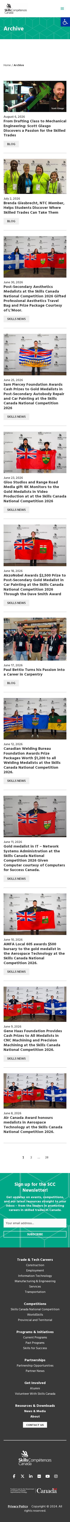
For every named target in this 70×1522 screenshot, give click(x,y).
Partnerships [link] (35, 1360)
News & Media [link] (35, 1411)
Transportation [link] (35, 1292)
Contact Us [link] (35, 1425)
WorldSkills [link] (35, 1315)
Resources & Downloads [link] (35, 1406)
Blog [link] (11, 144)
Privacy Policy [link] (18, 1506)
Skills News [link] (16, 319)
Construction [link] (35, 1265)
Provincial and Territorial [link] (35, 1320)
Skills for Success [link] (35, 1348)
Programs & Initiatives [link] (35, 1332)
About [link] (35, 1416)
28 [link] (46, 1157)
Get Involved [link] (35, 1383)
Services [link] (35, 1286)
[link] (65, 22)
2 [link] (31, 1157)
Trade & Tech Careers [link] (35, 1260)
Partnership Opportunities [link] (35, 1365)
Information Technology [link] (35, 1276)
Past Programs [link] (35, 1343)
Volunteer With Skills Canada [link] (35, 1394)
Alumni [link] (35, 1388)
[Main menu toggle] (62, 8)
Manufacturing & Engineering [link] (35, 1281)
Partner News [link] (35, 1371)
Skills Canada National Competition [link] (35, 1309)
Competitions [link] (35, 1304)
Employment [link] (35, 1270)
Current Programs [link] (35, 1337)
